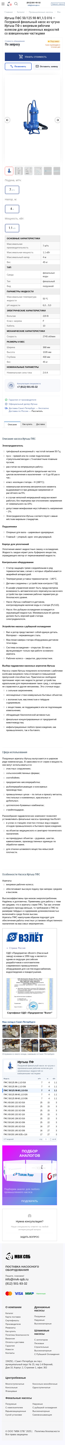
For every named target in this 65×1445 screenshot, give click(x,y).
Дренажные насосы (42, 1309)
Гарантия (10, 1346)
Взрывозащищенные (15, 1411)
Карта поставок (13, 1317)
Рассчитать (37, 411)
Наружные (39, 1320)
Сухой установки (13, 1415)
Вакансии (10, 1338)
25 (41, 1102)
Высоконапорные (43, 1323)
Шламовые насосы (41, 1332)
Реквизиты (10, 1327)
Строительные (41, 1347)
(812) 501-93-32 (34, 3)
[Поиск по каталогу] (16, 4)
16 (41, 1126)
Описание (12, 424)
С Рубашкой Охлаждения (46, 1354)
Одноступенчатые (41, 1387)
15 (48, 1102)
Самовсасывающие (42, 1415)
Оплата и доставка (14, 1342)
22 (48, 1118)
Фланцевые (11, 1391)
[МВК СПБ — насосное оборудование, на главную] (9, 4)
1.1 (55, 1082)
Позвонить (20, 66)
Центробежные (15, 1377)
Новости (9, 1349)
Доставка (40, 424)
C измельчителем (14, 1407)
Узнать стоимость (36, 56)
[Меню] (3, 4)
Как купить (27, 424)
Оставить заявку (49, 66)
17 (41, 1134)
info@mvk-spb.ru (33, 5)
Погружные (39, 1316)
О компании (13, 1307)
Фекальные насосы (18, 1398)
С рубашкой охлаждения (44, 1407)
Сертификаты (12, 1320)
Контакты (10, 1353)
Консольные (11, 1387)
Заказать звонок (58, 4)
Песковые (39, 1343)
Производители (13, 1324)
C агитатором (41, 1340)
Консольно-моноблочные (44, 1384)
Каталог (9, 1313)
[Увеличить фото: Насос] (32, 120)
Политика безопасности (17, 1335)
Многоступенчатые (14, 1384)
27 (48, 1126)
